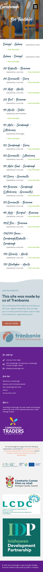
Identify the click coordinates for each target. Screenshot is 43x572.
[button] (11, 323)
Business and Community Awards (14, 384)
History (5, 390)
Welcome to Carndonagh (11, 381)
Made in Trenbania (32, 567)
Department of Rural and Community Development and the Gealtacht (22, 450)
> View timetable (12, 50)
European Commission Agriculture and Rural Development (21, 454)
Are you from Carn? (9, 393)
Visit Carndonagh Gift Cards (12, 387)
